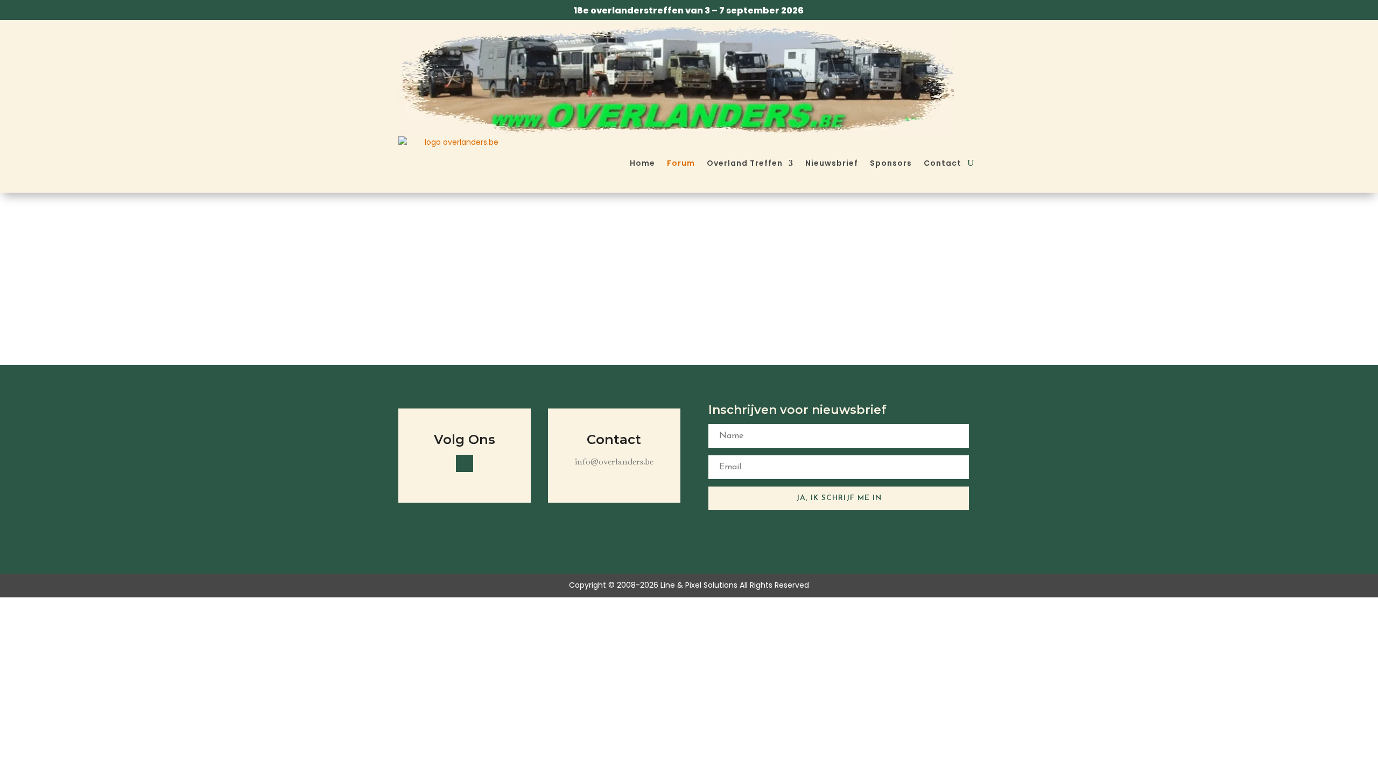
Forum (681, 163)
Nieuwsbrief (831, 163)
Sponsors (891, 163)
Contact (942, 163)
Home (642, 163)
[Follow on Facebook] (464, 463)
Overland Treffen (745, 163)
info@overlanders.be (614, 462)
